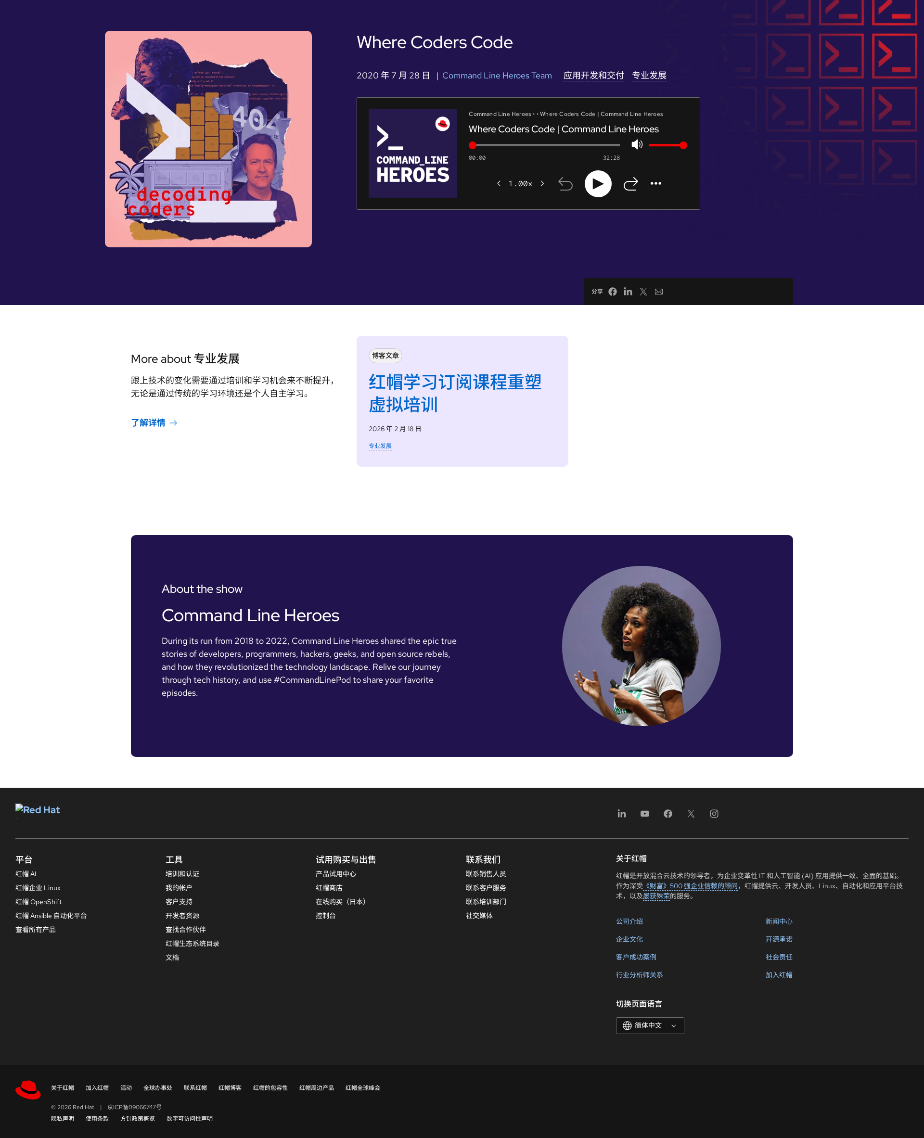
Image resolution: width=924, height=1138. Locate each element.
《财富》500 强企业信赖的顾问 (690, 886)
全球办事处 (157, 1088)
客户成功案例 (636, 957)
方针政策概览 (137, 1119)
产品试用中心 (336, 873)
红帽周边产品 (316, 1088)
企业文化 (629, 939)
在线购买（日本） (343, 901)
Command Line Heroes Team (497, 75)
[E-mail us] (659, 291)
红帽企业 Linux (38, 887)
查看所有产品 (35, 929)
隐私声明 (62, 1119)
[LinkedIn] (622, 817)
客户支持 (179, 901)
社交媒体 (479, 915)
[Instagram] (714, 817)
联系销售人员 (486, 873)
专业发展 (649, 75)
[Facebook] (668, 817)
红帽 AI (26, 873)
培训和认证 (182, 873)
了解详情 (148, 422)
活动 (126, 1088)
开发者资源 (182, 915)
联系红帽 (195, 1088)
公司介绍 (629, 921)
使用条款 (97, 1119)
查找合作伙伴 (186, 929)
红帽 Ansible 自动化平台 (51, 915)
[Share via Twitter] (643, 291)
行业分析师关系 (639, 975)
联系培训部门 (486, 901)
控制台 (326, 915)
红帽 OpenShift (38, 901)
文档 (172, 957)
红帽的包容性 (270, 1088)
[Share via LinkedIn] (628, 291)
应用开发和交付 (594, 75)
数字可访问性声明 (190, 1119)
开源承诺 (779, 939)
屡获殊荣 (656, 896)
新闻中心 (779, 921)
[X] (691, 817)
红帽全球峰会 (363, 1088)
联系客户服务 (486, 887)
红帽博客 (230, 1088)
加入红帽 (779, 975)
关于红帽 (62, 1088)
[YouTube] (645, 817)
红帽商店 (329, 887)
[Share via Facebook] (612, 291)
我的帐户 (179, 887)
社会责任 (779, 957)
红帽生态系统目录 (192, 943)
